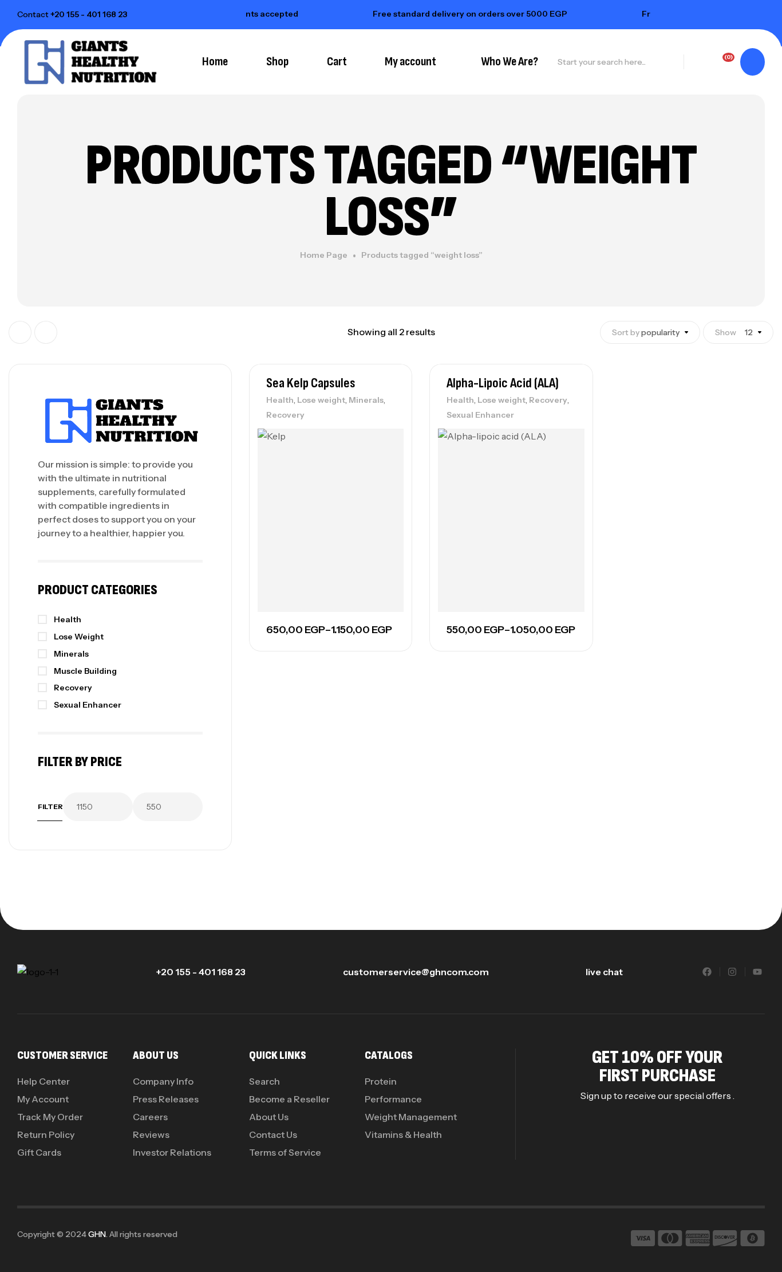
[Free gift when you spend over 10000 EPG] (616, 13)
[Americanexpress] (697, 1240)
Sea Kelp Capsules (311, 383)
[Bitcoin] (752, 1240)
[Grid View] (20, 332)
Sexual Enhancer (480, 415)
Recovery (285, 415)
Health (280, 400)
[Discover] (725, 1240)
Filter (50, 806)
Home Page (323, 255)
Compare (383, 465)
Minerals (366, 400)
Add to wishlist (383, 440)
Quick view (383, 491)
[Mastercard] (670, 1240)
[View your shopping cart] (752, 62)
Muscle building (85, 671)
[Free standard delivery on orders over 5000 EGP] (347, 13)
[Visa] (643, 1240)
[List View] (45, 332)
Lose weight (321, 400)
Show (725, 332)
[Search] (669, 61)
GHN (97, 1234)
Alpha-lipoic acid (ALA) (503, 383)
